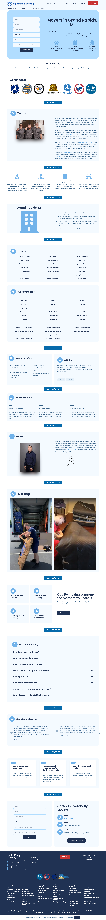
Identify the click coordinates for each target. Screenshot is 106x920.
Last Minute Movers (24, 275)
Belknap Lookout (82, 315)
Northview (24, 300)
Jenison (53, 300)
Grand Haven (53, 297)
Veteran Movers (53, 264)
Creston (82, 319)
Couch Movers (82, 279)
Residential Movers (53, 267)
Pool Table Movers (53, 260)
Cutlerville (53, 304)
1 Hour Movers (82, 271)
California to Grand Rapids (53, 331)
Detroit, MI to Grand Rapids (82, 331)
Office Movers (53, 256)
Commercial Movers (24, 256)
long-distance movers (85, 142)
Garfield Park (53, 312)
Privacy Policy (35, 860)
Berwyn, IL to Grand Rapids (24, 327)
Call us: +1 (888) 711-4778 (53, 102)
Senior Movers (82, 267)
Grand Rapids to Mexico (53, 327)
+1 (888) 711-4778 (50, 3)
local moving (70, 134)
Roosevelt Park (82, 312)
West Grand (23, 312)
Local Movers (53, 275)
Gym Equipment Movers (82, 275)
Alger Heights (53, 319)
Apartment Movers (82, 264)
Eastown (82, 304)
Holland (82, 300)
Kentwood (24, 297)
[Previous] (8, 534)
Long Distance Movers (82, 256)
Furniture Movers (24, 260)
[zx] (20, 3)
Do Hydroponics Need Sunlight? (82, 767)
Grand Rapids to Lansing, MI (24, 339)
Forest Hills (24, 304)
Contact (33, 857)
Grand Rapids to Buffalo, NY (53, 335)
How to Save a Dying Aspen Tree (21, 767)
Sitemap (33, 862)
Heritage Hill (53, 308)
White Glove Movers (24, 271)
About (32, 855)
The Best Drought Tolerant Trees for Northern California (51, 768)
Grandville (82, 297)
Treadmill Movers (24, 279)
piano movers (59, 156)
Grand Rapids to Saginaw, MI (52, 339)
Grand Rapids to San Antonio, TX (82, 335)
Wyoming (24, 308)
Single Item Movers (53, 279)
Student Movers (24, 264)
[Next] (98, 534)
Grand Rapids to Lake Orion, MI (24, 331)
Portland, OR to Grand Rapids (24, 335)
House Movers (24, 267)
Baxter (82, 308)
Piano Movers (82, 260)
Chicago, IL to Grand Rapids (82, 327)
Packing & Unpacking (53, 271)
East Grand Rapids (53, 315)
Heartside (24, 319)
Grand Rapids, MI (12, 885)
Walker (24, 315)
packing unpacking (68, 152)
